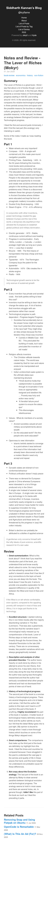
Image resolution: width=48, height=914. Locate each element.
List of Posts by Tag (24, 26)
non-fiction (38, 75)
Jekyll (25, 35)
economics (21, 75)
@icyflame (24, 12)
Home (24, 17)
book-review (9, 75)
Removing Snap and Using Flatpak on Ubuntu (20, 821)
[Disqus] (24, 874)
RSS (24, 32)
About (24, 20)
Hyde (34, 35)
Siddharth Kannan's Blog (24, 8)
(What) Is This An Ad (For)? (23, 835)
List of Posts (24, 23)
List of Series (24, 29)
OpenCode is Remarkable (22, 828)
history (30, 75)
